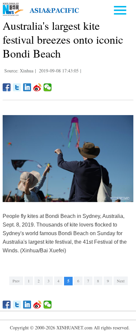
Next (120, 280)
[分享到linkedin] (27, 87)
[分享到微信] (48, 87)
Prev (16, 280)
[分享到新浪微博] (37, 87)
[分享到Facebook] (7, 87)
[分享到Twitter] (17, 87)
